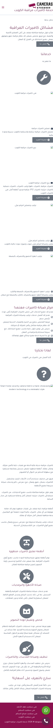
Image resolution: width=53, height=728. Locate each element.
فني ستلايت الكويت (26, 717)
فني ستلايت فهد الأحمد (27, 707)
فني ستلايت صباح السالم (26, 714)
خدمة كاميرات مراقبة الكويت (33, 10)
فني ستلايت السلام (26, 710)
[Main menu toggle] (3, 7)
